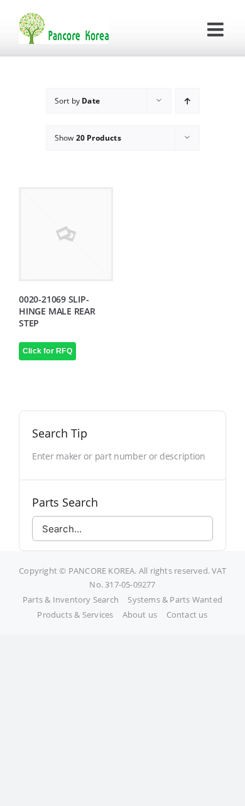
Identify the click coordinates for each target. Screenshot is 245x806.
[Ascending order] (187, 101)
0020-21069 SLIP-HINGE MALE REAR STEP (57, 311)
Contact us (187, 614)
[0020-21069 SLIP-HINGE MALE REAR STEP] (66, 234)
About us (140, 614)
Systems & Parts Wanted (175, 599)
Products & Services (75, 614)
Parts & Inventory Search (71, 599)
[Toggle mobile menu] (216, 29)
